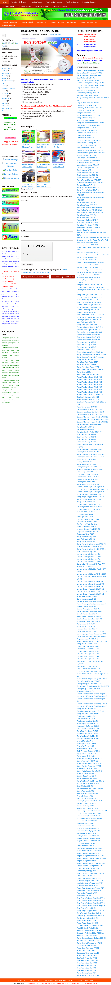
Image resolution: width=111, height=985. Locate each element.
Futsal (4, 86)
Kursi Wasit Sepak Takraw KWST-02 (90, 883)
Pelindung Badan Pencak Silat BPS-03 (90, 287)
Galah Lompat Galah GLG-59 (87, 177)
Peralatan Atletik (35, 2)
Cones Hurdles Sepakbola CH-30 (88, 813)
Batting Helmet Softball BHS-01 (88, 836)
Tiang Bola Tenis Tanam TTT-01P (88, 714)
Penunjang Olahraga (18, 2)
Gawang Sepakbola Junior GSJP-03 (90, 352)
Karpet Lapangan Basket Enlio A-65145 (90, 863)
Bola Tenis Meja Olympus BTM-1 (88, 831)
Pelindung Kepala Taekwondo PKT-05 (90, 327)
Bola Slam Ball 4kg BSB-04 (86, 439)
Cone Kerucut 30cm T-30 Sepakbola (90, 925)
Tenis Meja (5, 108)
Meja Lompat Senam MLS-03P (88, 728)
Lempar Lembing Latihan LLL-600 (88, 557)
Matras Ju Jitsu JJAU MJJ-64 (87, 267)
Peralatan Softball (27, 22)
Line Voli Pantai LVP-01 (85, 741)
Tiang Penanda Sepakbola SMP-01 (89, 913)
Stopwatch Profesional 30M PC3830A (90, 933)
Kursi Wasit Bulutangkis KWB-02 (88, 886)
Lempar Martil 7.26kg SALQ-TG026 (89, 305)
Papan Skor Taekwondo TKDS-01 (89, 878)
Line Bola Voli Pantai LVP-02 (87, 133)
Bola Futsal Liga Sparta (85, 514)
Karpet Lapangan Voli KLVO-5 (87, 639)
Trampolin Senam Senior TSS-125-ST (90, 148)
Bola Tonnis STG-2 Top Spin (87, 524)
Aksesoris (5, 68)
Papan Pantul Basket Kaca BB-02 (89, 646)
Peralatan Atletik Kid (8, 26)
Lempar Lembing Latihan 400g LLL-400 (90, 85)
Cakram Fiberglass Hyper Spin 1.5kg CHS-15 (93, 419)
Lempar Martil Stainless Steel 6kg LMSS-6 (92, 696)
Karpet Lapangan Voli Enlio (86, 861)
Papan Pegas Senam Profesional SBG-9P (92, 811)
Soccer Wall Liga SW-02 (85, 791)
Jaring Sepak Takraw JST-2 (86, 541)
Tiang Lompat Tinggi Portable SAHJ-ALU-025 (93, 686)
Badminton (5, 73)
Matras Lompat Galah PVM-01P (88, 95)
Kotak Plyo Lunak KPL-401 (86, 155)
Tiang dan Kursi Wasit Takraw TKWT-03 (91, 317)
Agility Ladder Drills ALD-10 (86, 753)
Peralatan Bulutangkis (54, 2)
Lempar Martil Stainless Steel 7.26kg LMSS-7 (93, 694)
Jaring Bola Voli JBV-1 (84, 372)
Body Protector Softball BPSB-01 (88, 751)
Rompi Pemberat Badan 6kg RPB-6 (89, 384)
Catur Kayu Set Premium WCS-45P (89, 108)
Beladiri (4, 78)
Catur (4, 83)
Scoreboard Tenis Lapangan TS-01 (89, 953)
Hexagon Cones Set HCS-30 (87, 629)
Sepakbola (5, 98)
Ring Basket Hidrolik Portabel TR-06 (89, 207)
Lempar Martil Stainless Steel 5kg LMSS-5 (92, 704)
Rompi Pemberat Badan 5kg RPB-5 (89, 382)
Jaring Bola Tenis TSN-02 (86, 217)
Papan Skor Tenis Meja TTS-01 (88, 948)
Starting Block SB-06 (84, 462)
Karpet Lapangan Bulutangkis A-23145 (90, 856)
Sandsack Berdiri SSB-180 (86, 350)
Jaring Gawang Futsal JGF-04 (87, 973)
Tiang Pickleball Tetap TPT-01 (87, 118)
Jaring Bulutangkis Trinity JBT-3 (88, 484)
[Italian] (13, 43)
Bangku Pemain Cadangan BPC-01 (89, 866)
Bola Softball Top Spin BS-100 (40, 31)
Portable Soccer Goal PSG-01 (87, 768)
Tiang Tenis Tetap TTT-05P (86, 128)
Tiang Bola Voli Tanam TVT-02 (87, 731)
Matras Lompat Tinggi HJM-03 (87, 871)
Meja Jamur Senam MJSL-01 (87, 252)
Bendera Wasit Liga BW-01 (86, 748)
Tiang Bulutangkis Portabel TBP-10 (89, 295)
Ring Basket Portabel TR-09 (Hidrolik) (90, 212)
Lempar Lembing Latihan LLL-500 (88, 554)
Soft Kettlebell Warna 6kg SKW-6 (88, 337)
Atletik (4, 71)
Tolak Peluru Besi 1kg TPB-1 (87, 551)
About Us (32, 980)
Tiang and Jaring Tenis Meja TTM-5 (89, 601)
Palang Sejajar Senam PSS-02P (88, 689)
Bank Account (48, 980)
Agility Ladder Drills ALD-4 (86, 626)
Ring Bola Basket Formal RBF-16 (88, 88)
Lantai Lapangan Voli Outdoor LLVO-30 (90, 631)
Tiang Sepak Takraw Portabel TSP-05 (90, 272)
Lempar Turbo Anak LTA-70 (86, 145)
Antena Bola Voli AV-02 (85, 896)
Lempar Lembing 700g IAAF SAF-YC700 (91, 574)
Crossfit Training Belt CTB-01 (87, 614)
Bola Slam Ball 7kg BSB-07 (86, 347)
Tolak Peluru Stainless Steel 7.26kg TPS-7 (92, 906)
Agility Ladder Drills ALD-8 (86, 624)
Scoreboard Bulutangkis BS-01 (88, 955)
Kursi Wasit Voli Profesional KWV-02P (90, 182)
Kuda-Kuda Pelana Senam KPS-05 (89, 547)
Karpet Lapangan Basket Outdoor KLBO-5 (92, 641)
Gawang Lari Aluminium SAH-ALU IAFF (91, 564)
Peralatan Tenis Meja (57, 22)
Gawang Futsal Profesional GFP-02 (89, 73)
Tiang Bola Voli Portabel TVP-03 (88, 360)
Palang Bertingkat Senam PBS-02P (89, 684)
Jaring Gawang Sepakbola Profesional (90, 357)
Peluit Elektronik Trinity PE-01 (87, 928)
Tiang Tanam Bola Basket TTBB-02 (89, 285)
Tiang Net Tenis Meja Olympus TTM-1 (90, 781)
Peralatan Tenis (41, 22)
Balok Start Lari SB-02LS (86, 786)
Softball (30, 189)
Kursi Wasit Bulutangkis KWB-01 (88, 277)
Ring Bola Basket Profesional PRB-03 (90, 369)
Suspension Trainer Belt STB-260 (88, 621)
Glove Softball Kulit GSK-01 (86, 527)
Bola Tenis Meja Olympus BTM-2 (88, 828)
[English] (3, 43)
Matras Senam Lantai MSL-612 (88, 165)
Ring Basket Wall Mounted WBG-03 (35, 277)
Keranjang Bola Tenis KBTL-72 (87, 220)
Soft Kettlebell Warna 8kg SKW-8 (88, 335)
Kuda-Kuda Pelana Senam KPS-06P (90, 469)
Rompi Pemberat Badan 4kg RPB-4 (89, 379)
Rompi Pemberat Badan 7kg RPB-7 (89, 387)
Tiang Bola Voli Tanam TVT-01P (88, 733)
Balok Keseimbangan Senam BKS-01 (90, 788)
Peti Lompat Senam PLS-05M (87, 242)
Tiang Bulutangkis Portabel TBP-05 (89, 611)
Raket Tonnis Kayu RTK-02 (86, 459)
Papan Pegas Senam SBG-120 (88, 920)
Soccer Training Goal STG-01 (87, 761)
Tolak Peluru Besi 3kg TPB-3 (87, 970)
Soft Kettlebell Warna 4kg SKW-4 (88, 340)
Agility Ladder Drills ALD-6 (86, 756)
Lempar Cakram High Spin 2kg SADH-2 (91, 487)
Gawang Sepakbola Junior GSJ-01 (89, 320)
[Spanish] (7, 46)
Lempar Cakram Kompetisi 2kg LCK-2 (90, 589)
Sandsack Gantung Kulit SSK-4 (88, 399)
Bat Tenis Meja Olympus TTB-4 (88, 656)
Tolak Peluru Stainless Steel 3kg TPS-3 (90, 898)
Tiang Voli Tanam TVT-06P (86, 185)
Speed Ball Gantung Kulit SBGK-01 (89, 758)
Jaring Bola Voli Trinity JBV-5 (87, 464)
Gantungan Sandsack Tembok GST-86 (90, 457)
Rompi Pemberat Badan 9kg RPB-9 (89, 392)
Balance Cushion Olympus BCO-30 (89, 332)
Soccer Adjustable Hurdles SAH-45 (89, 818)
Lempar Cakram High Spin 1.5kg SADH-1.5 (92, 489)
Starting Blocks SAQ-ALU (86, 566)
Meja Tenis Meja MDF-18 (86, 539)
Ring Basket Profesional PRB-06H (89, 103)
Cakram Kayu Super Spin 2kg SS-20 (90, 409)
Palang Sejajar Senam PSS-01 (88, 793)
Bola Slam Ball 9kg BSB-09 (86, 342)
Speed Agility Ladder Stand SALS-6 (89, 771)
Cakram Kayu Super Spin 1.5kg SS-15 (90, 412)
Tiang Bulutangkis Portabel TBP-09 (89, 307)
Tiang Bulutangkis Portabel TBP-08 (89, 432)
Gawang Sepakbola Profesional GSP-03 (91, 70)
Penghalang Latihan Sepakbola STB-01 (90, 916)
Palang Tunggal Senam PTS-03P (88, 681)
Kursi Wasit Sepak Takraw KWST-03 (90, 881)
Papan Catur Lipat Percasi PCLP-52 (89, 270)
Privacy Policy (88, 980)
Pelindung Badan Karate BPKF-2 (88, 504)
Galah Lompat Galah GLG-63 (87, 175)
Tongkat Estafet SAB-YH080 (87, 606)
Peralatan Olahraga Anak (88, 22)
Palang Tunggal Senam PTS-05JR (89, 180)
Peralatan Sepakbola (59, 6)
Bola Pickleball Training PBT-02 (88, 143)
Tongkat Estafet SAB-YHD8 (86, 312)
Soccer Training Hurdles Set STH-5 (89, 816)
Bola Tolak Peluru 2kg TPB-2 (87, 958)
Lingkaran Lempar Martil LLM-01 (88, 529)
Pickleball (5, 93)
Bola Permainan (7, 81)
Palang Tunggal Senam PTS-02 (88, 519)
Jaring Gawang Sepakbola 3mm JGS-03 (91, 938)
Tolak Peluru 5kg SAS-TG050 (87, 300)
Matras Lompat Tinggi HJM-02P (88, 93)
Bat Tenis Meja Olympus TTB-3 (88, 940)
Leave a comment (55, 34)
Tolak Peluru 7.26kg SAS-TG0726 (89, 302)
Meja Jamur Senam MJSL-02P (88, 90)
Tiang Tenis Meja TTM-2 (85, 427)
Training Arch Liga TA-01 (85, 806)
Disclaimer (78, 980)
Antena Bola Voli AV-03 (85, 796)
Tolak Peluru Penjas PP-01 (86, 908)
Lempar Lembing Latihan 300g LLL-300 (90, 83)
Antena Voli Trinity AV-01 (85, 746)
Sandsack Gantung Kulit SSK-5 (88, 397)
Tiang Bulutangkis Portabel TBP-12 (89, 325)
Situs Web (25, 236)
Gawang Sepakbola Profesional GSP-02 (91, 262)
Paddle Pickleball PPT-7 (85, 135)
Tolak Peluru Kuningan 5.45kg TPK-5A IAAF (92, 679)
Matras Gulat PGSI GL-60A (86, 945)
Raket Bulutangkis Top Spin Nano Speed (91, 604)
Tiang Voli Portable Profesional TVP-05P (91, 123)
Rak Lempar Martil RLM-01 (86, 716)
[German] (10, 43)
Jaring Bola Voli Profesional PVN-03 (89, 943)
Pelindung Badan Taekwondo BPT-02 (90, 507)
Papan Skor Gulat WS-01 (86, 876)
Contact (39, 980)
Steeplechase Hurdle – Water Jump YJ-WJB (92, 240)
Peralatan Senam (41, 6)
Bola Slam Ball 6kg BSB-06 (86, 434)
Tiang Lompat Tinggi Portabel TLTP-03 (90, 497)
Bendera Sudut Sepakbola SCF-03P (89, 619)
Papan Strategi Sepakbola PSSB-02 (89, 616)
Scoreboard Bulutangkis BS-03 (88, 868)
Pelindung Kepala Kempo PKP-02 (89, 509)
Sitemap (70, 980)
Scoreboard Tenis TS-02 (85, 534)
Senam (4, 96)
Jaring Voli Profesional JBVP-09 (88, 187)
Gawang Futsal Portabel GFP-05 (88, 452)
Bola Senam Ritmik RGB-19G (87, 222)
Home (4, 2)
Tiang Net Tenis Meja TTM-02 (87, 736)
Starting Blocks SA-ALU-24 (86, 105)
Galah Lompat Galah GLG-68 (87, 172)
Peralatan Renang (24, 6)
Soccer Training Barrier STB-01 (88, 783)
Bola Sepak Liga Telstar (85, 517)
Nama (23, 224)
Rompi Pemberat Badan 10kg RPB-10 (90, 394)
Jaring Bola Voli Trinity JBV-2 (87, 537)
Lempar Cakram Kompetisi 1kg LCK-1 (90, 594)
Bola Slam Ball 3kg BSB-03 (86, 442)
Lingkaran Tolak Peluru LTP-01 (87, 531)
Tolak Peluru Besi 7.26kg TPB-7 (88, 960)
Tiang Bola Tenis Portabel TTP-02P (89, 494)
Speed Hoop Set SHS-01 (86, 773)
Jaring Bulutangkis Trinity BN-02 (88, 975)
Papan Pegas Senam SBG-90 (87, 923)
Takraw (4, 103)
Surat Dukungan (60, 980)
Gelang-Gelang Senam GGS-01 (88, 609)
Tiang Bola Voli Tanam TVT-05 (87, 225)
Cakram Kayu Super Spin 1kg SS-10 (90, 414)
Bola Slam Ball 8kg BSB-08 (86, 345)
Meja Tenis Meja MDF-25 (86, 322)
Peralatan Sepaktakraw (9, 22)
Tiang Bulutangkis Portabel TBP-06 (89, 449)
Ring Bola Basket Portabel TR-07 (88, 374)
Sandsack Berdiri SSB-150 (86, 823)
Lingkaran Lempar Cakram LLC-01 (89, 671)
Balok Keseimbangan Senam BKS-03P (90, 153)
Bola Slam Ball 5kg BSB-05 (86, 437)
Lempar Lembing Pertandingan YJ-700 (90, 584)
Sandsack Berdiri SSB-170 (86, 826)
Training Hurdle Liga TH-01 (86, 803)
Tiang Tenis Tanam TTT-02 (86, 215)
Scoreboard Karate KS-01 (86, 950)
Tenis (3, 106)
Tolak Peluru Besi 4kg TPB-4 (87, 968)
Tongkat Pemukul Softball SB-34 (88, 838)
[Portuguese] (16, 43)
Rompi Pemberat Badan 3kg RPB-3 (89, 377)
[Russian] (3, 46)
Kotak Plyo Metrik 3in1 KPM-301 (88, 160)
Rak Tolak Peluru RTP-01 (86, 719)
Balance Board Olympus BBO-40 (88, 330)
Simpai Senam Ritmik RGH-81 (88, 479)
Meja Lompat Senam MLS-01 (87, 798)
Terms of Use (22, 980)
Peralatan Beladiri (88, 2)
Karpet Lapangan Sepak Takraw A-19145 (91, 858)
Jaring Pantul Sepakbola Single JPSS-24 (91, 544)
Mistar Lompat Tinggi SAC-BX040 (89, 499)
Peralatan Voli (72, 22)
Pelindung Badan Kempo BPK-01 (88, 651)
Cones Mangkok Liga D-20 (86, 599)
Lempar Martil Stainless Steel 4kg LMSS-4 (92, 706)
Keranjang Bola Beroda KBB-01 (88, 726)
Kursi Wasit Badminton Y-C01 (87, 162)
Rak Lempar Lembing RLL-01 (87, 721)
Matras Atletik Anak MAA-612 (87, 130)
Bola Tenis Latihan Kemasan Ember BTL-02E (93, 255)
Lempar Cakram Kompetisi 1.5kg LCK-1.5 (92, 591)
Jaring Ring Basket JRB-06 (86, 364)
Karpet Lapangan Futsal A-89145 (88, 853)
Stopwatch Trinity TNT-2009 (86, 935)
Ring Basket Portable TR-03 (87, 666)
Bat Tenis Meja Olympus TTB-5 (88, 654)
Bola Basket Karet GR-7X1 (86, 260)
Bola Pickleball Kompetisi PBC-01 (89, 140)
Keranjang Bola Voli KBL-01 (86, 691)
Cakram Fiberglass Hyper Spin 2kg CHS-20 (92, 417)
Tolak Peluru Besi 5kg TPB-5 (87, 965)
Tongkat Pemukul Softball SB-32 (88, 841)
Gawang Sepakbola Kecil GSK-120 (89, 801)
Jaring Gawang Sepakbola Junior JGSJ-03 (92, 355)
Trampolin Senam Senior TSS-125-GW (90, 315)
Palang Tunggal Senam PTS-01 (88, 738)
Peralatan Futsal (8, 6)
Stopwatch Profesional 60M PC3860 (89, 930)
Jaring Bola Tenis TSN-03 (86, 202)
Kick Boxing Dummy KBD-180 (87, 808)
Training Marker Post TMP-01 (87, 918)
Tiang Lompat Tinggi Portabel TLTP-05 (90, 911)
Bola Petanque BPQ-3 (84, 170)
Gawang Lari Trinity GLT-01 (86, 482)
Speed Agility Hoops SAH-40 (87, 596)
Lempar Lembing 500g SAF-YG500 (89, 297)
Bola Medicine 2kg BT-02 (86, 110)
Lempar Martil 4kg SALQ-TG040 (88, 310)
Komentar (25, 201)
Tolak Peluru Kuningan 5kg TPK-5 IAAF (91, 873)
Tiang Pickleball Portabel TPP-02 (88, 115)
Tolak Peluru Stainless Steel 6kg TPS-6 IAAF (93, 851)
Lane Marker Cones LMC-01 (87, 821)
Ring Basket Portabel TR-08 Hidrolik (89, 210)
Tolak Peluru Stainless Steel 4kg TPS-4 (90, 901)
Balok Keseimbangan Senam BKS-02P (90, 711)
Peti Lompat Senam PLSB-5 (87, 158)
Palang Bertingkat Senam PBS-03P (89, 467)
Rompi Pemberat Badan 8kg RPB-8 (89, 389)
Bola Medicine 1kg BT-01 (86, 78)
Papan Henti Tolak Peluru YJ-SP (88, 669)
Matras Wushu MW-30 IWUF (87, 833)
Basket (4, 76)
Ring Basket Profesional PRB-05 (88, 275)
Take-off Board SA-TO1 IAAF (87, 512)
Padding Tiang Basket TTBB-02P (88, 227)
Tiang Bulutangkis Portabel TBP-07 (89, 424)
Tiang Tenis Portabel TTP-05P (87, 113)
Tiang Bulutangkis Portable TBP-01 (89, 75)
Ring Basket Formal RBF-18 (87, 893)
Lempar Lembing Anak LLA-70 (87, 167)
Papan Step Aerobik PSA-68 (87, 472)
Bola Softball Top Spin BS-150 (62, 277)
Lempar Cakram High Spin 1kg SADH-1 (91, 492)
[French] (6, 43)
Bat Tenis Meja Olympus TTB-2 (88, 659)
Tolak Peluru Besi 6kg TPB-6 (87, 963)
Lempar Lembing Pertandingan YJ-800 (90, 586)
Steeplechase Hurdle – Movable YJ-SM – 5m (93, 237)
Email (23, 230)
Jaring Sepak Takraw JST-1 (86, 502)
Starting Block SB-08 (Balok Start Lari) (90, 150)
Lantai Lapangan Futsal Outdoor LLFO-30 (91, 634)
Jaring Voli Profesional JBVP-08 (88, 190)
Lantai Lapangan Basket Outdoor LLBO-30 (92, 636)
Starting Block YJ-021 (84, 230)
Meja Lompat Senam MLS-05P (88, 80)
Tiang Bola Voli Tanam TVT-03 (87, 644)
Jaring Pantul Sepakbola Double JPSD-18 (91, 549)
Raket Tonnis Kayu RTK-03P (87, 407)
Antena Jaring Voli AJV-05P (86, 120)
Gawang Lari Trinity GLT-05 (86, 743)
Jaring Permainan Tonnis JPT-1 (88, 367)
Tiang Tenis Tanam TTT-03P (87, 205)
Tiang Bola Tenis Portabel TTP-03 (88, 362)
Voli (3, 111)
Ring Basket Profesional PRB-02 (88, 125)
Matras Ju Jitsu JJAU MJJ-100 (88, 265)
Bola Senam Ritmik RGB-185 (87, 474)
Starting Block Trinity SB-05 (86, 776)
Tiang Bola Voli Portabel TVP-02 (88, 709)
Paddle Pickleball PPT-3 (85, 138)
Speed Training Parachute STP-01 (89, 766)
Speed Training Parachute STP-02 (89, 763)
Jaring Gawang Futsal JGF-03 (87, 778)
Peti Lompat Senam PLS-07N (87, 245)
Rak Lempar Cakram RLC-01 (87, 723)
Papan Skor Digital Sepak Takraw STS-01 (91, 888)
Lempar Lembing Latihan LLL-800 (88, 561)
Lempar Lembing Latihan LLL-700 (88, 559)
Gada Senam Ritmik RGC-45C (88, 477)
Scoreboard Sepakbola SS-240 (88, 649)
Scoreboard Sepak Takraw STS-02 (89, 891)
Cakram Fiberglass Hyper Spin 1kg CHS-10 (92, 422)
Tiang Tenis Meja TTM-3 (85, 429)
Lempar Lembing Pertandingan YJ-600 (90, 581)
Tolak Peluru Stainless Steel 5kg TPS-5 (90, 903)
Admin (45, 34)
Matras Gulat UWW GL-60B (87, 521)
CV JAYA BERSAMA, (19, 983)
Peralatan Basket (72, 2)
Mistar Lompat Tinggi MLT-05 (87, 257)
